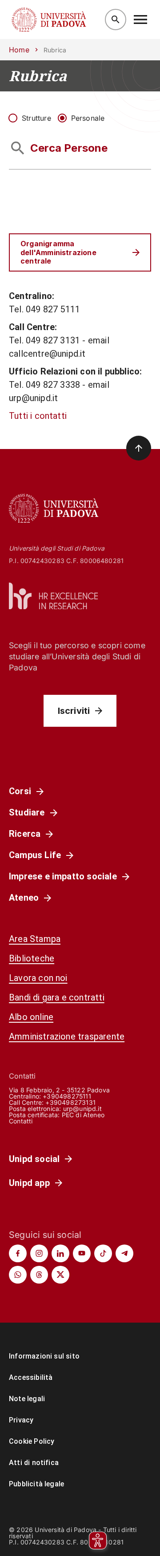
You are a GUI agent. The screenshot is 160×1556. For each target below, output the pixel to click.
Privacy (21, 1420)
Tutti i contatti (38, 415)
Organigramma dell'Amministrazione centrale (58, 252)
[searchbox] (80, 148)
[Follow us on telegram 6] (124, 1253)
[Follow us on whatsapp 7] (18, 1275)
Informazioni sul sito (44, 1356)
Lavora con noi (38, 978)
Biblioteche (31, 958)
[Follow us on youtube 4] (82, 1253)
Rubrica (38, 75)
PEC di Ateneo (83, 1115)
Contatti (21, 1121)
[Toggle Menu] (140, 19)
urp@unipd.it (82, 1108)
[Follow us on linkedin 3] (60, 1253)
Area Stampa (34, 939)
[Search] (115, 19)
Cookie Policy (31, 1441)
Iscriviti (74, 710)
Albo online (31, 1017)
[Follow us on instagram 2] (39, 1253)
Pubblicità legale (36, 1484)
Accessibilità (30, 1377)
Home (19, 49)
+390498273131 (70, 1102)
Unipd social (34, 1159)
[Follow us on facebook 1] (18, 1253)
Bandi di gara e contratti (56, 997)
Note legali (27, 1398)
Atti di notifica (34, 1462)
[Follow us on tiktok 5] (103, 1253)
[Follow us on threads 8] (39, 1275)
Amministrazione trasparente (66, 1036)
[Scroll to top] (138, 448)
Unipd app (29, 1183)
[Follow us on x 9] (60, 1275)
